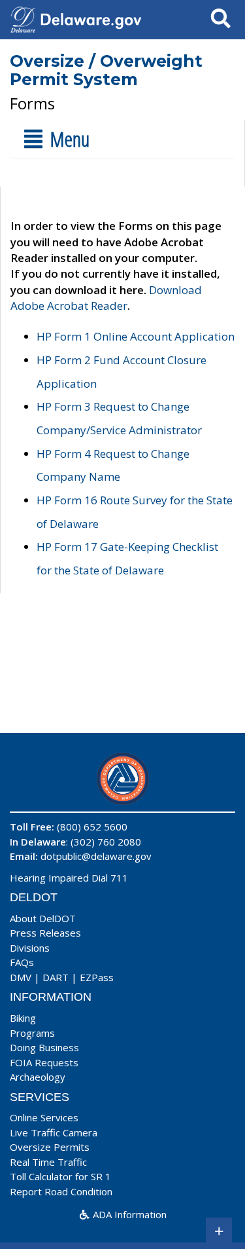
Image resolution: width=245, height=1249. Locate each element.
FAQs (22, 962)
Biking (23, 1017)
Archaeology (37, 1076)
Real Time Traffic (48, 1161)
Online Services (44, 1117)
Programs (32, 1032)
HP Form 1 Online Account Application (136, 336)
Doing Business (44, 1047)
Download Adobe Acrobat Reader (106, 297)
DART (55, 977)
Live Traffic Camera (53, 1132)
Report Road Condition (61, 1191)
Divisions (30, 947)
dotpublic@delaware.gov (96, 856)
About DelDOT (43, 918)
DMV (20, 977)
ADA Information (128, 1214)
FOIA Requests (44, 1062)
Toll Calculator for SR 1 (60, 1176)
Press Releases (45, 932)
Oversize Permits (50, 1146)
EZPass (97, 977)
